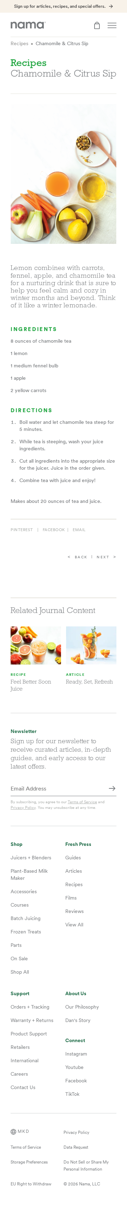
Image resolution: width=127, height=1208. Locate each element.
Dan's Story (77, 1020)
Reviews (74, 911)
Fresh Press (78, 844)
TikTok (72, 1094)
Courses (20, 905)
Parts (16, 945)
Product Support (29, 1033)
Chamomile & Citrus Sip (62, 43)
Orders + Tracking (30, 1007)
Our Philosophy (82, 1007)
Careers (19, 1074)
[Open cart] (97, 25)
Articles (73, 871)
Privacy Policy (23, 807)
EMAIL (79, 529)
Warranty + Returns (32, 1020)
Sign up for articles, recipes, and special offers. (59, 6)
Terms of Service (82, 801)
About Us (75, 993)
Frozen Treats (26, 931)
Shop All (20, 972)
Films (71, 898)
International (24, 1060)
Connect (75, 1040)
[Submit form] (112, 789)
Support (20, 993)
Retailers (20, 1047)
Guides (73, 857)
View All (74, 924)
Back (81, 557)
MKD (24, 1131)
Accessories (24, 891)
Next (103, 557)
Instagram (76, 1054)
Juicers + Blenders (31, 857)
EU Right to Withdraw (31, 1184)
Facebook (76, 1080)
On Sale (19, 958)
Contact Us (23, 1087)
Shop (17, 844)
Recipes (19, 43)
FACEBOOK (54, 529)
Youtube (74, 1067)
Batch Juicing (26, 918)
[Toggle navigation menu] (112, 25)
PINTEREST (22, 529)
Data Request (76, 1147)
